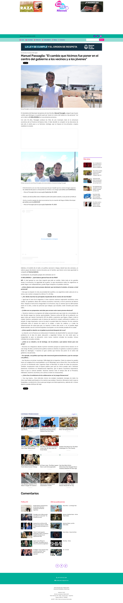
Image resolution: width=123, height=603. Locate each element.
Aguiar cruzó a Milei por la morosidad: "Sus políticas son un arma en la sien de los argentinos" (40, 542)
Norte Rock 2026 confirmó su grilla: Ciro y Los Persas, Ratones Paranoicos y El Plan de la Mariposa (97, 197)
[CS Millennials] (61, 6)
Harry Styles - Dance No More (69, 532)
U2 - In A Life (66, 549)
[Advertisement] (61, 24)
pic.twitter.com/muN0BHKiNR (31, 202)
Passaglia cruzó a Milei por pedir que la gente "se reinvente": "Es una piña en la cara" (40, 516)
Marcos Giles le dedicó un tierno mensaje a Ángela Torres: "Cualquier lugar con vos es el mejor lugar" (97, 173)
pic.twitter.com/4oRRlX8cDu (67, 189)
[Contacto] (101, 36)
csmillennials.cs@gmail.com (62, 580)
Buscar (101, 39)
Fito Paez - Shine (67, 541)
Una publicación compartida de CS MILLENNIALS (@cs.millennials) (49, 262)
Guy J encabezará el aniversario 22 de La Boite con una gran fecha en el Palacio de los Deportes (97, 166)
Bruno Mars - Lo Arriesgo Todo (70, 505)
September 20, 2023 (51, 192)
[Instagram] (94, 36)
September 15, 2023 (51, 204)
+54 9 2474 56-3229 (62, 577)
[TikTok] (97, 36)
